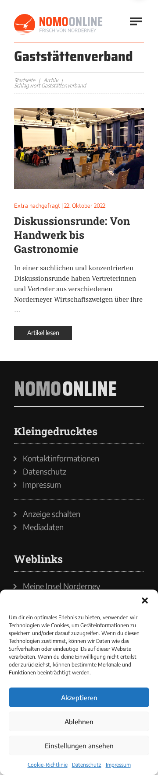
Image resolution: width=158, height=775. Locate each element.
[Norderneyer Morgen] (59, 24)
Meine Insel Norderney (62, 586)
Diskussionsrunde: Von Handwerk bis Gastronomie (72, 235)
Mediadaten (43, 527)
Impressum (118, 764)
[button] (144, 600)
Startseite (24, 80)
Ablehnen (79, 722)
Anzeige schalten (51, 514)
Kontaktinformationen (61, 458)
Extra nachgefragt (37, 205)
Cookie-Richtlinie (48, 764)
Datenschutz (86, 764)
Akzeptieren (79, 698)
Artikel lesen (43, 332)
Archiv (50, 80)
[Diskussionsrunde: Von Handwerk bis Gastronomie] (79, 148)
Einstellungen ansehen (79, 746)
